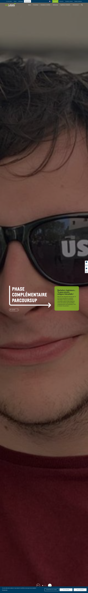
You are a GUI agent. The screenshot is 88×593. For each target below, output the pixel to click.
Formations (55, 1)
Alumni (15, 1)
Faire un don (27, 1)
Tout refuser (66, 589)
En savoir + (13, 310)
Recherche (61, 1)
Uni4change (20, 1)
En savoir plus (4, 590)
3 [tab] (45, 585)
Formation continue (69, 1)
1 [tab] (42, 585)
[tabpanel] (44, 296)
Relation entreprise (78, 1)
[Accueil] (10, 5)
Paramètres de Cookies (51, 589)
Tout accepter (80, 589)
